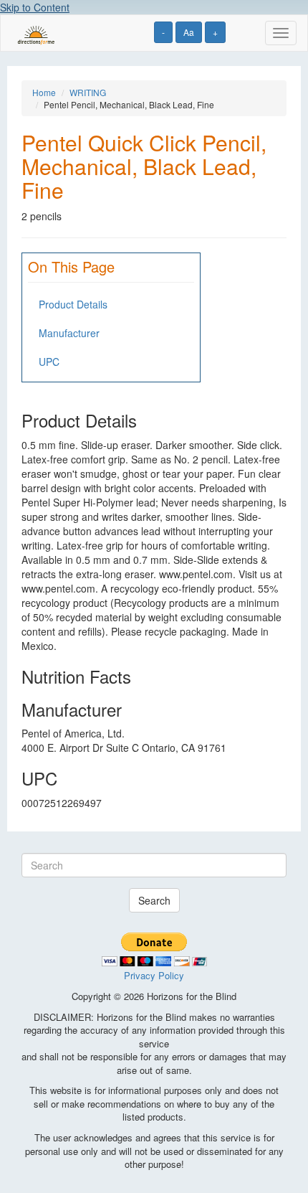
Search (154, 900)
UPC (49, 361)
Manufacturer (69, 333)
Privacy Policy (154, 975)
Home (44, 92)
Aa (188, 32)
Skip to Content (34, 7)
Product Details (73, 304)
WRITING (87, 92)
